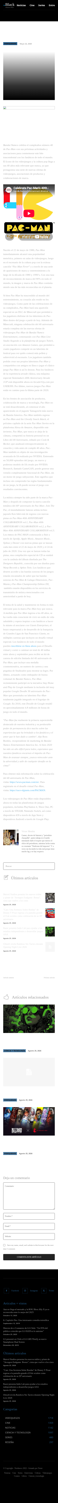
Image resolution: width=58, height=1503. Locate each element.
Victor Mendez (28, 831)
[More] (50, 95)
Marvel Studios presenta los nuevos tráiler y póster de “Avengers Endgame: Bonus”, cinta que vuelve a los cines (22, 897)
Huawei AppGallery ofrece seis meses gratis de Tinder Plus (43, 984)
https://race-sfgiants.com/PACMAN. (28, 790)
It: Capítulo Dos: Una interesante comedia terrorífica (26, 1320)
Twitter (51, 1291)
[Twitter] (44, 1290)
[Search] (51, 866)
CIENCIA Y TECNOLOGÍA (14, 1050)
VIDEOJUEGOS (10, 43)
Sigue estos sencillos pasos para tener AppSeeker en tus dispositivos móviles (15, 984)
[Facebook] (6, 1290)
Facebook (15, 1291)
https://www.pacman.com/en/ (24, 782)
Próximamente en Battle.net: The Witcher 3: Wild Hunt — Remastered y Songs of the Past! (28, 1144)
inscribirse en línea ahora (23, 646)
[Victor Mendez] (11, 842)
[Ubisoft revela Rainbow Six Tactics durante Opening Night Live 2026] (50, 947)
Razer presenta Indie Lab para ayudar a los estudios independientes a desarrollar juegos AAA (23, 931)
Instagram (34, 1291)
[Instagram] (25, 1290)
